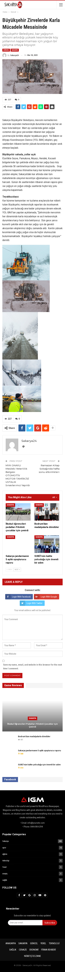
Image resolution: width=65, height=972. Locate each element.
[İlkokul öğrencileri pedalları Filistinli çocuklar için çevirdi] (18, 512)
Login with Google (49, 596)
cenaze (23, 949)
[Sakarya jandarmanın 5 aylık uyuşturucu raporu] (18, 544)
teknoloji (54, 943)
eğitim (4, 854)
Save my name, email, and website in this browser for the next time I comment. (32, 666)
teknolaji (5, 860)
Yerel (4, 867)
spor (4, 847)
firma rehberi (48, 949)
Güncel (6, 50)
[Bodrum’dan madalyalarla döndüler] (46, 512)
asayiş (4, 873)
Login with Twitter (34, 603)
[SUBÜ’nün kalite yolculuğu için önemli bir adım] (46, 544)
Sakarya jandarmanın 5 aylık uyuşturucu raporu (39, 750)
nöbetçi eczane (32, 956)
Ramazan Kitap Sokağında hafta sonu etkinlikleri (49, 469)
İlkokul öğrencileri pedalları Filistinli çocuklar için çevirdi (32, 725)
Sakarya (15, 50)
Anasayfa (11, 943)
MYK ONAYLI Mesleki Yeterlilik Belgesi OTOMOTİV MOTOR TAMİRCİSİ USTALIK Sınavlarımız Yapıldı (18, 475)
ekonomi (34, 949)
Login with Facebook (21, 596)
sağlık (4, 880)
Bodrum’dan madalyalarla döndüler (34, 736)
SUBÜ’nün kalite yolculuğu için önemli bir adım (39, 764)
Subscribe (49, 922)
